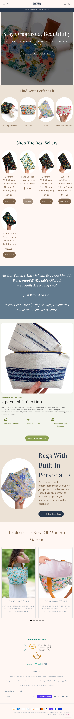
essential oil (52, 676)
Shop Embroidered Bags (51, 514)
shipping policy (52, 681)
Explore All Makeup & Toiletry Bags (37, 54)
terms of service (25, 685)
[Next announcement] (70, 10)
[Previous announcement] (4, 10)
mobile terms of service (39, 685)
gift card (60, 676)
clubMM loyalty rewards (34, 676)
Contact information (63, 714)
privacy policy (62, 681)
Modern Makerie (23, 712)
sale (44, 676)
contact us (20, 676)
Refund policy (44, 712)
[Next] (70, 583)
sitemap (51, 685)
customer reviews (29, 681)
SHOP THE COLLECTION (37, 438)
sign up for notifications (13, 681)
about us (12, 676)
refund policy (40, 681)
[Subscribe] (34, 696)
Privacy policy (54, 712)
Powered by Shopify (33, 712)
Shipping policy (52, 714)
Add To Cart (9, 201)
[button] (4, 4)
